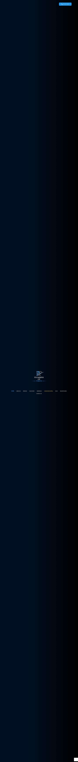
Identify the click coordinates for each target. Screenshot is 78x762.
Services (25, 391)
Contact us (39, 393)
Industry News (63, 391)
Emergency (39, 391)
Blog (56, 391)
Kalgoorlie (31, 391)
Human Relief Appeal (48, 391)
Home (12, 391)
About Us (19, 391)
